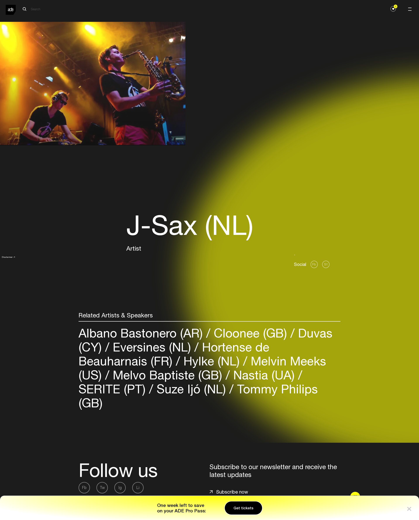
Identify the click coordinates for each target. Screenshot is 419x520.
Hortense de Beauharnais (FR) (174, 354)
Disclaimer (7, 257)
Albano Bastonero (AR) (142, 333)
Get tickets (243, 508)
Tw (102, 487)
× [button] (409, 508)
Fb (314, 264)
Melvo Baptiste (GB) (167, 375)
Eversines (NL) (151, 347)
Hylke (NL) (211, 361)
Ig (120, 487)
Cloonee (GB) (250, 333)
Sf (326, 264)
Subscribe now (232, 492)
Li (137, 487)
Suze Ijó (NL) (191, 389)
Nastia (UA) (264, 375)
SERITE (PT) (114, 389)
